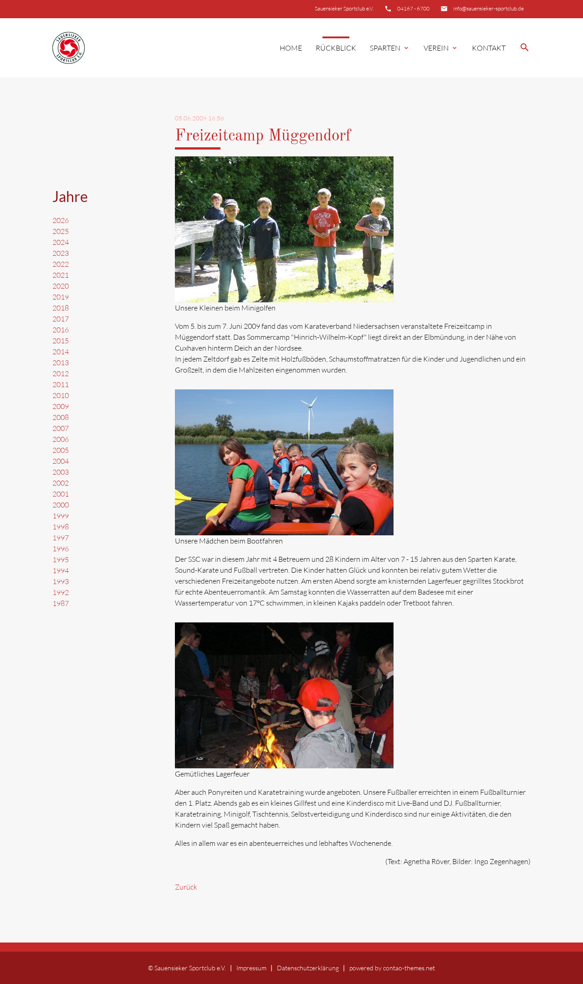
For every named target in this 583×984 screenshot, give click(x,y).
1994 (60, 570)
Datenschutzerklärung (308, 968)
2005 (60, 450)
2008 (60, 417)
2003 (60, 471)
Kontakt (489, 47)
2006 (60, 439)
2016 (60, 329)
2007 (60, 428)
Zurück (186, 886)
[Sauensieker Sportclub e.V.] (68, 48)
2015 (60, 340)
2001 (60, 493)
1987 (60, 603)
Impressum (251, 968)
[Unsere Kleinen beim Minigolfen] (284, 296)
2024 (60, 242)
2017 (60, 318)
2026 (60, 220)
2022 (60, 264)
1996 (60, 548)
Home (291, 47)
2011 (60, 384)
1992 (60, 592)
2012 (60, 373)
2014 (60, 351)
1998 (60, 526)
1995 (60, 559)
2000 (60, 504)
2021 (60, 275)
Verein (441, 47)
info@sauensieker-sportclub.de (488, 8)
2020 (60, 285)
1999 (60, 515)
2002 (60, 482)
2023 (60, 253)
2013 (60, 362)
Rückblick (336, 47)
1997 (60, 537)
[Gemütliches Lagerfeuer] (284, 762)
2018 (60, 307)
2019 (60, 296)
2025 (60, 231)
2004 (60, 461)
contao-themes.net (409, 968)
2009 (60, 406)
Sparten (390, 47)
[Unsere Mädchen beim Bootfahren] (284, 529)
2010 (60, 395)
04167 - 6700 (413, 8)
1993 (60, 581)
